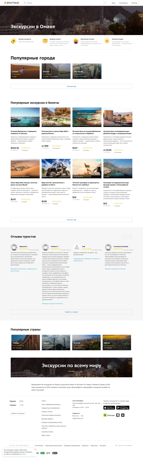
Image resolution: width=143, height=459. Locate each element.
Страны (16, 405)
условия (23, 454)
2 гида (14, 76)
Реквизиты (94, 445)
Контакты (103, 445)
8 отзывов (83, 76)
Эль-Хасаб (78, 72)
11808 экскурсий (18, 345)
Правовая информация (72, 445)
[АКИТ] (118, 415)
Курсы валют (46, 435)
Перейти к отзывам (71, 312)
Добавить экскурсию (18, 413)
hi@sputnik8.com (77, 418)
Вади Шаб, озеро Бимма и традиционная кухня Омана (24, 270)
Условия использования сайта (52, 422)
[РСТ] (122, 415)
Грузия (107, 343)
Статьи (44, 401)
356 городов (17, 348)
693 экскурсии (109, 345)
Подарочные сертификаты (51, 408)
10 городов (108, 348)
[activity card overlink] (25, 140)
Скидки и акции (47, 411)
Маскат (46, 72)
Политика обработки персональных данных (54, 427)
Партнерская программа (53, 445)
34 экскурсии (47, 74)
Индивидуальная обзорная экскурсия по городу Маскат (86, 260)
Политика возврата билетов (51, 415)
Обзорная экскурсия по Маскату (52, 303)
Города (16, 401)
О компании (39, 445)
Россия (16, 343)
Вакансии (85, 445)
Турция (46, 343)
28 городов (47, 348)
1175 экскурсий (79, 345)
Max (82, 416)
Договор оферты (47, 419)
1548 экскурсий (48, 345)
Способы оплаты (47, 432)
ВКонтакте (75, 416)
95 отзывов (54, 76)
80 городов (77, 348)
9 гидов (45, 76)
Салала (15, 72)
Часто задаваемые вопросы (51, 404)
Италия (77, 343)
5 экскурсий (16, 74)
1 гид (75, 76)
